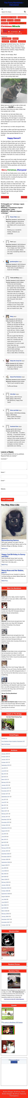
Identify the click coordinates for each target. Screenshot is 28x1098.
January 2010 (5, 850)
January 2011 (5, 816)
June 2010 (4, 836)
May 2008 (4, 905)
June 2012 (4, 771)
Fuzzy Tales (13, 217)
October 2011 (5, 793)
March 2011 (4, 811)
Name (3, 472)
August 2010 (5, 830)
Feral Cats (3, 20)
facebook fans (14, 426)
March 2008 (5, 910)
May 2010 (4, 839)
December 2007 (5, 919)
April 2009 (4, 876)
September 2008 (6, 893)
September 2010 (6, 828)
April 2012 (4, 776)
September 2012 (6, 765)
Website (3, 489)
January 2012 (5, 785)
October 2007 (5, 925)
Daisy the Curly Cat (15, 360)
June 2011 (4, 802)
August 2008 (5, 896)
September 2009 (6, 862)
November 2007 (6, 922)
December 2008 (6, 888)
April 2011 (4, 808)
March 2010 (4, 845)
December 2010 (5, 819)
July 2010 (4, 833)
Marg (11, 316)
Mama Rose (17, 20)
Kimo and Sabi (14, 410)
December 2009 (6, 853)
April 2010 (4, 842)
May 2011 (4, 805)
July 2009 (4, 868)
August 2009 (5, 865)
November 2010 (5, 822)
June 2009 (4, 870)
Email (3, 480)
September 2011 (6, 796)
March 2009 (5, 879)
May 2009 (4, 873)
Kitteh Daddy (10, 20)
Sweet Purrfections (16, 377)
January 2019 (5, 753)
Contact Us (4, 738)
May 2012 (4, 773)
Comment (4, 459)
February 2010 (5, 848)
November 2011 (5, 791)
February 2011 (5, 813)
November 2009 (6, 856)
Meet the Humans (6, 744)
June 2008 (4, 902)
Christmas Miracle (22, 17)
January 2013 (5, 759)
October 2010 (5, 825)
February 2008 (5, 913)
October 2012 (5, 762)
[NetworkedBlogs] (14, 1060)
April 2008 (4, 908)
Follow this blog (14, 1062)
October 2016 (5, 756)
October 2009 (5, 859)
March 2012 (4, 779)
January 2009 (5, 885)
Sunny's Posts (4, 23)
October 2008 (5, 890)
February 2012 (5, 782)
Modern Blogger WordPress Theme (14, 1091)
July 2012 (4, 768)
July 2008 (4, 899)
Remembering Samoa (10, 540)
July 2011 (4, 799)
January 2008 (5, 916)
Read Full (5, 549)
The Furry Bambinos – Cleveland (14, 4)
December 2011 (5, 788)
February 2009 (5, 882)
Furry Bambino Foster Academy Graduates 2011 (13, 741)
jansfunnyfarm (14, 261)
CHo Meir (13, 394)
